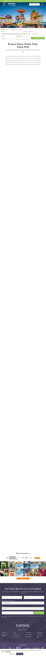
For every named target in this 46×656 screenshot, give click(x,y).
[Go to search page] (42, 4)
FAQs (15, 632)
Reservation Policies (4, 635)
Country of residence (8, 600)
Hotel (7, 29)
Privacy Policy (28, 634)
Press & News (28, 632)
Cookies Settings (11, 653)
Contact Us (4, 632)
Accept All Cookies (20, 653)
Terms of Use (28, 636)
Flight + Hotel (18, 29)
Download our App (40, 636)
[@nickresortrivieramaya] (7, 558)
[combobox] (11, 34)
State (3, 606)
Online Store (17, 634)
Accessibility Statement (40, 633)
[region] (23, 652)
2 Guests (3, 38)
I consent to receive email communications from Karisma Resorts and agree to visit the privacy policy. (23, 617)
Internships (16, 636)
